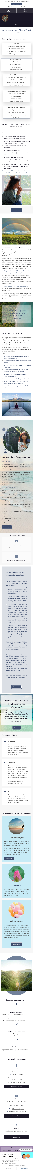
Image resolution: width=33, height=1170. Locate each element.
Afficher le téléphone (24, 1)
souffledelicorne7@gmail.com (17, 1111)
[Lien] (16, 826)
